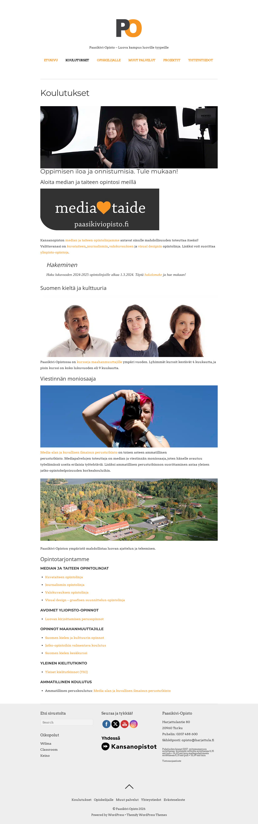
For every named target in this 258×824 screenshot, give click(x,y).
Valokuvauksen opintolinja (66, 592)
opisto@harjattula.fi (198, 740)
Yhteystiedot (200, 60)
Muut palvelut (141, 60)
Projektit (171, 60)
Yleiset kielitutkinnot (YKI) (66, 672)
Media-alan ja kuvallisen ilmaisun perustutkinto (79, 452)
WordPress (116, 815)
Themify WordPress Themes (147, 815)
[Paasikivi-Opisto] (129, 37)
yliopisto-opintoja (54, 252)
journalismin (97, 246)
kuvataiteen (76, 246)
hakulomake (153, 275)
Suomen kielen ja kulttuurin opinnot (74, 638)
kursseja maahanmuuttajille (99, 362)
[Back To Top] (129, 786)
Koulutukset (77, 60)
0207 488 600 (187, 734)
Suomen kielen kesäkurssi (66, 653)
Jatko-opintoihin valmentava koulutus (75, 645)
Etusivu (51, 60)
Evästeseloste (174, 800)
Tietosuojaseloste (171, 761)
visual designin (150, 246)
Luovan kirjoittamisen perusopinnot (74, 619)
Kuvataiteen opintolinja (64, 577)
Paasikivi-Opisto (127, 809)
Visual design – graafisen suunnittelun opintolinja (85, 600)
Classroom (49, 749)
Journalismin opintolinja (64, 585)
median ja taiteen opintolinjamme (92, 240)
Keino (45, 756)
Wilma (45, 743)
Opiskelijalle (109, 60)
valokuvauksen (121, 246)
